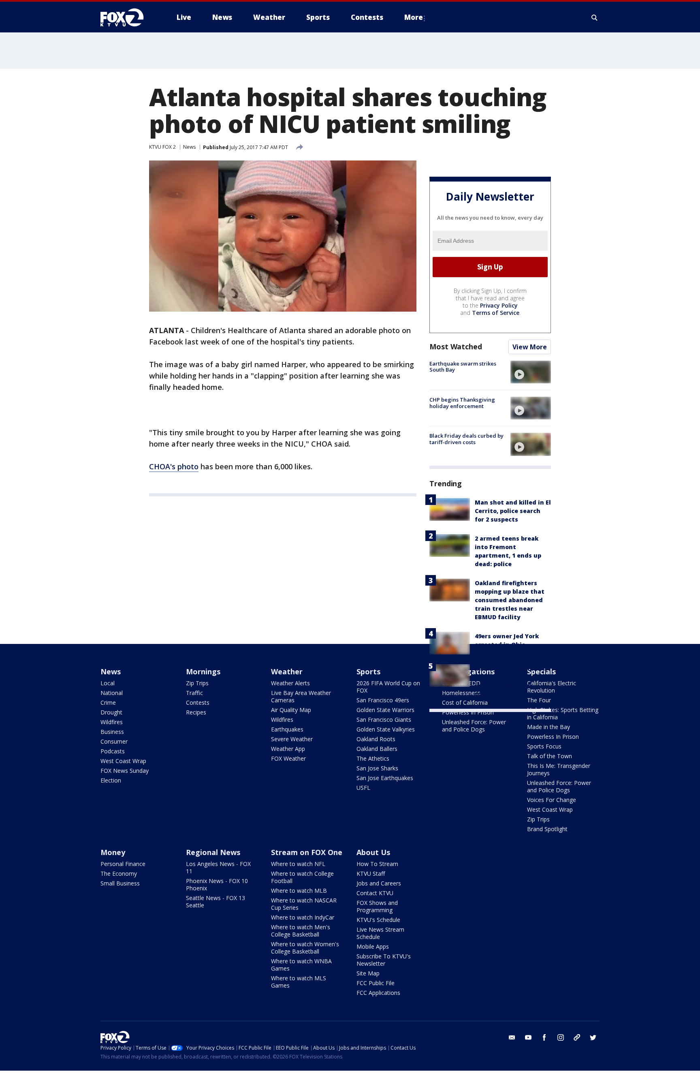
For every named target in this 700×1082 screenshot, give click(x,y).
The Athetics (372, 758)
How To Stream (377, 864)
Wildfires (111, 722)
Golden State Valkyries (385, 729)
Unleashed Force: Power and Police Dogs (474, 725)
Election (110, 780)
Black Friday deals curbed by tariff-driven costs (466, 439)
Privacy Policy (499, 305)
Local (107, 683)
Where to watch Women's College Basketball (305, 947)
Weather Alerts (290, 683)
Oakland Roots (375, 739)
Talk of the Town (549, 756)
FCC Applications (378, 992)
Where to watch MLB (299, 890)
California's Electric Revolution (551, 686)
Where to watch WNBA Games (301, 964)
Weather (287, 671)
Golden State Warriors (385, 710)
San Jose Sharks (377, 768)
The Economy (118, 873)
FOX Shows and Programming (377, 906)
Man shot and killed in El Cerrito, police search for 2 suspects (513, 510)
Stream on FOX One (306, 852)
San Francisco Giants (383, 719)
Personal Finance (122, 864)
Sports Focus (544, 746)
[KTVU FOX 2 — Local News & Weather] (127, 17)
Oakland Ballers (376, 749)
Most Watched (455, 346)
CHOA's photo (173, 466)
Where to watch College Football (302, 877)
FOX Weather (288, 758)
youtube (528, 1037)
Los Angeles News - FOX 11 (218, 867)
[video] (530, 372)
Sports (368, 671)
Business (112, 732)
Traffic (194, 693)
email (512, 1037)
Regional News (213, 852)
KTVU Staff (370, 873)
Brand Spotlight (547, 829)
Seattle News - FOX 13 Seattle (215, 901)
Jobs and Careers (378, 883)
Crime (108, 702)
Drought (111, 712)
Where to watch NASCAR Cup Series (304, 903)
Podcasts (112, 751)
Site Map (368, 973)
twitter (593, 1037)
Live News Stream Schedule (380, 933)
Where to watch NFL (298, 864)
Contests (197, 702)
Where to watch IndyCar (302, 917)
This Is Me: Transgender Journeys (558, 769)
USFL (363, 787)
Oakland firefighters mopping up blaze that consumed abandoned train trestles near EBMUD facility (509, 600)
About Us (373, 852)
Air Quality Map (291, 710)
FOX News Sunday (124, 770)
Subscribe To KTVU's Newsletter (383, 959)
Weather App (288, 749)
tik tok (576, 1037)
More (413, 17)
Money (112, 852)
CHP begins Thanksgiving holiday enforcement (462, 403)
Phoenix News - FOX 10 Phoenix (217, 884)
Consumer (114, 741)
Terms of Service (495, 312)
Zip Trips (197, 683)
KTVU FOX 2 (162, 146)
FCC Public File (375, 983)
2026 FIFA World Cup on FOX (388, 686)
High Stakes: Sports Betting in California (562, 713)
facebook (544, 1037)
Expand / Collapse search (595, 17)
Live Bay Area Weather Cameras (301, 696)
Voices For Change (551, 800)
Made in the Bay (548, 727)
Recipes (196, 712)
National (111, 693)
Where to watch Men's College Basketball (300, 930)
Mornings (203, 671)
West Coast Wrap (123, 761)
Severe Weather (292, 739)
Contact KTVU (374, 893)
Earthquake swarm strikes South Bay (462, 367)
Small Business (120, 883)
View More (529, 346)
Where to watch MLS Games (298, 981)
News (189, 146)
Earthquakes (287, 729)
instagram (560, 1037)
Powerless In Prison (468, 712)
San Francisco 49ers (382, 700)
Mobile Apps (372, 946)
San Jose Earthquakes (384, 778)
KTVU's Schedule (378, 920)
